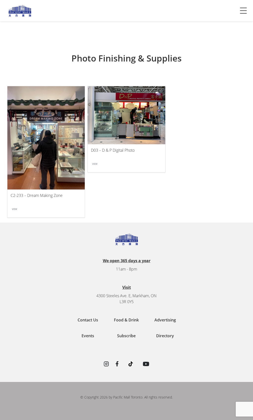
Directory (165, 335)
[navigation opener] (243, 10)
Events (88, 335)
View (14, 209)
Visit (126, 287)
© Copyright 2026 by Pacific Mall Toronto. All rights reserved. (126, 397)
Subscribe (126, 335)
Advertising (165, 320)
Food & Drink (126, 320)
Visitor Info (17, 6)
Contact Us (17, 16)
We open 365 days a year (126, 260)
